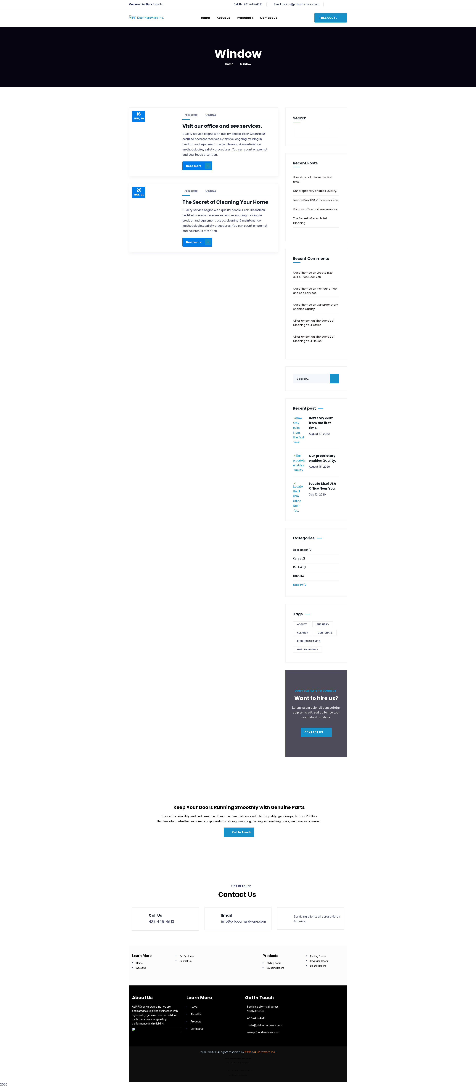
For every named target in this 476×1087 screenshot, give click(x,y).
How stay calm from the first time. (313, 179)
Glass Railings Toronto (234, 1075)
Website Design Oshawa (247, 1071)
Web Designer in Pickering (245, 1058)
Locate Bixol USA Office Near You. (316, 200)
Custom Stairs (237, 1063)
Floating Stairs (245, 1063)
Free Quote (328, 18)
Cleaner (302, 632)
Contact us (314, 732)
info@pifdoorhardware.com (302, 4)
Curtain (299, 567)
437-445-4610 (253, 4)
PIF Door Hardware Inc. (260, 1052)
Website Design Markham (234, 1071)
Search (299, 118)
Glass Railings (243, 1075)
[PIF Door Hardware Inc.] (146, 17)
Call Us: (238, 4)
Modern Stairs (230, 1063)
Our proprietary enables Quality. (315, 191)
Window (210, 115)
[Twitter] (240, 166)
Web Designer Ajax (234, 1058)
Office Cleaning (307, 649)
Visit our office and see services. (222, 126)
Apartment (302, 549)
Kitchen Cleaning (308, 641)
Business (322, 624)
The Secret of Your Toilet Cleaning (310, 220)
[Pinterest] (248, 166)
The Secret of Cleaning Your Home (225, 202)
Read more (194, 166)
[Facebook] (232, 166)
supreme (191, 115)
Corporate (325, 632)
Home (229, 64)
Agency (302, 624)
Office (298, 576)
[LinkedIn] (256, 166)
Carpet (299, 558)
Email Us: (280, 4)
